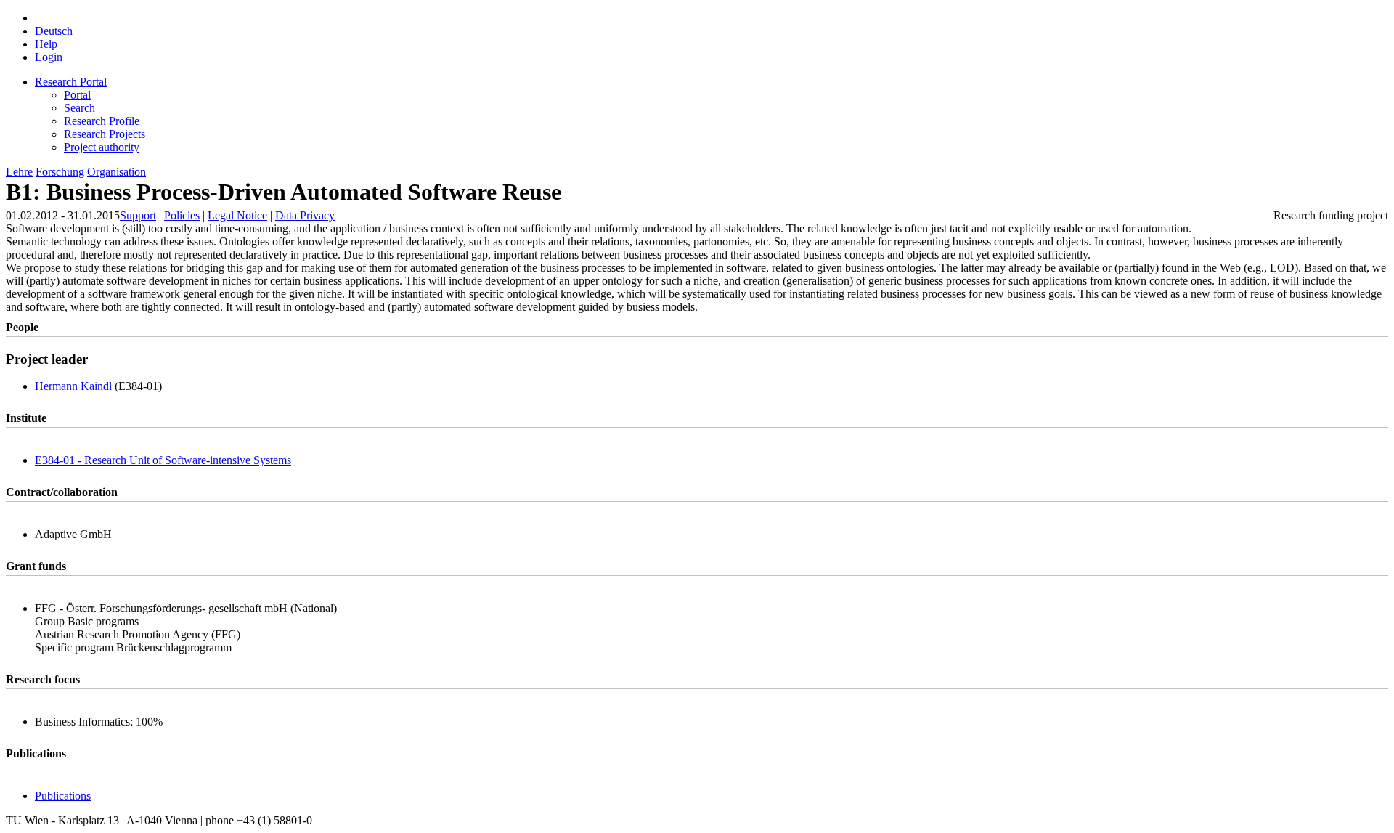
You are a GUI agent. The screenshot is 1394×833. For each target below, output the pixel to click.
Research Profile (101, 121)
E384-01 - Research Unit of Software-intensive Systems (163, 460)
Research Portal (71, 82)
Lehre (19, 172)
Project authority (101, 147)
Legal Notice (237, 215)
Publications (63, 795)
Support (138, 215)
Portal (77, 95)
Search (79, 108)
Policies (182, 215)
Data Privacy (305, 215)
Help (46, 44)
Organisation (116, 172)
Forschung (60, 172)
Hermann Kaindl (73, 386)
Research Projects (104, 134)
